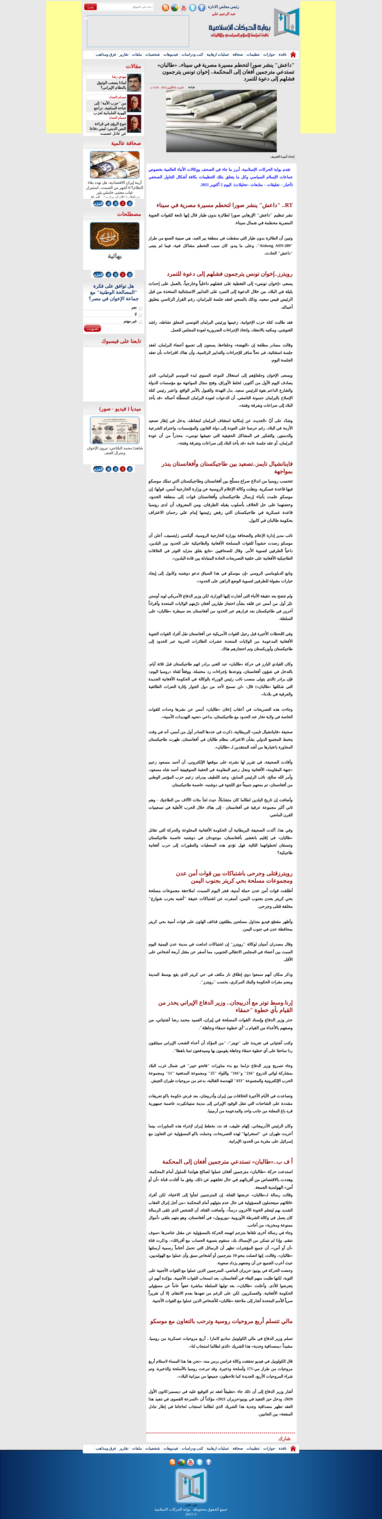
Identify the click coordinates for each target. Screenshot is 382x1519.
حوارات (269, 54)
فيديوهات (170, 54)
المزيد (98, 203)
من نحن (191, 1504)
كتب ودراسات (192, 54)
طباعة (191, 87)
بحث (90, 7)
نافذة (283, 54)
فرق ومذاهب (106, 54)
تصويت (92, 328)
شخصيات (152, 54)
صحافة (238, 54)
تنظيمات (253, 54)
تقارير (123, 54)
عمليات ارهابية (218, 54)
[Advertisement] (64, 67)
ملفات (137, 54)
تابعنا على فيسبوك (121, 341)
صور (106, 409)
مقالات (133, 66)
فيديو (121, 409)
